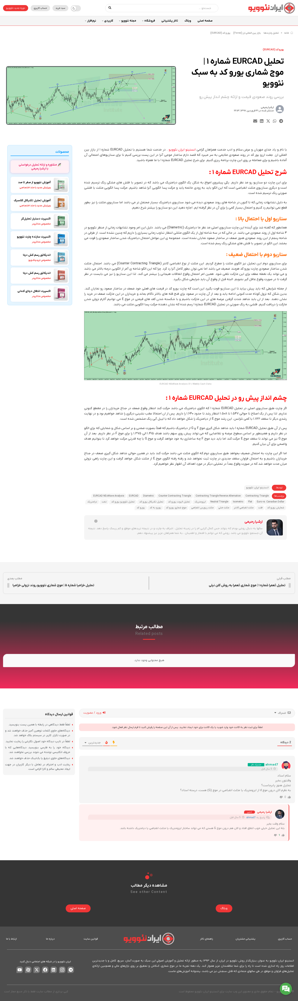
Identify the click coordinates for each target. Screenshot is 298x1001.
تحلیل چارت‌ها (271, 33)
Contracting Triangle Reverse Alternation (218, 496)
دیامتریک (92, 501)
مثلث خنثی (223, 507)
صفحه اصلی (204, 21)
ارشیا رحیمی (267, 107)
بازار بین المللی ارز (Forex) (247, 33)
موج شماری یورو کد (176, 507)
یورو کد (141, 507)
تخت (104, 501)
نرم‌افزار (91, 21)
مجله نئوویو (128, 21)
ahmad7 (271, 765)
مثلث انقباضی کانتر (244, 507)
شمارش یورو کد (275, 507)
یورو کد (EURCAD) (220, 33)
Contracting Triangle (257, 496)
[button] (281, 121)
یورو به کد (155, 507)
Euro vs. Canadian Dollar (270, 501)
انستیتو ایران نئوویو (182, 150)
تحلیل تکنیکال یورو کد (151, 501)
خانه (286, 33)
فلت (260, 507)
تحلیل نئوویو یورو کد (123, 501)
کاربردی (108, 21)
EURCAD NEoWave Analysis (108, 496)
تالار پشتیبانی (169, 21)
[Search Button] (110, 8)
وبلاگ (187, 21)
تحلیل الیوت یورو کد (179, 501)
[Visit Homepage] (271, 8)
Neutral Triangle (219, 501)
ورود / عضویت (92, 713)
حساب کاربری (40, 8)
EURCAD (133, 496)
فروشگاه (149, 21)
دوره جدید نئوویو (15, 8)
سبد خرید (60, 8)
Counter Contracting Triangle (175, 496)
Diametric (148, 496)
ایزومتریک (200, 501)
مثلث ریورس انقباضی (202, 507)
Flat (250, 501)
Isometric (238, 501)
